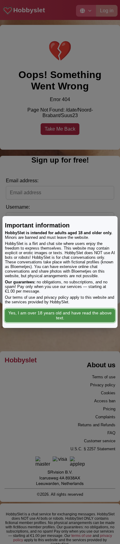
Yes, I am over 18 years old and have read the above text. (60, 315)
